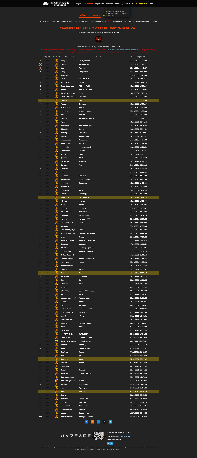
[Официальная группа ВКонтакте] (108, 443)
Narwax (64, 165)
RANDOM (82, 409)
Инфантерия (84, 64)
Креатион (65, 366)
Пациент (64, 359)
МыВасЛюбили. (85, 341)
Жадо (63, 205)
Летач (81, 284)
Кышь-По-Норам (85, 373)
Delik (63, 115)
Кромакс (64, 323)
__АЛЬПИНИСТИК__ (68, 312)
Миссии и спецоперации (139, 21)
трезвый (64, 215)
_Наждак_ (65, 291)
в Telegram (126, 436)
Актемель (65, 154)
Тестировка (84, 197)
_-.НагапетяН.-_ (67, 251)
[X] (104, 421)
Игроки (79, 4)
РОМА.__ (64, 355)
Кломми (64, 100)
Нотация (82, 104)
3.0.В (81, 294)
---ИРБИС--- (66, 147)
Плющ (81, 190)
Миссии (109, 4)
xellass (63, 237)
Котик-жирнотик (68, 93)
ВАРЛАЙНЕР (83, 334)
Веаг (63, 273)
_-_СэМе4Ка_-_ (67, 223)
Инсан (81, 302)
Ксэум (63, 72)
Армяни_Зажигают (86, 251)
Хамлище (82, 402)
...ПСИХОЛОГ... (66, 338)
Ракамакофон (84, 298)
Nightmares (65, 82)
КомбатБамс (84, 79)
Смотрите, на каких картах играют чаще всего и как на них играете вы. (116, 12)
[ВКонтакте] (86, 421)
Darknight (82, 305)
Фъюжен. (82, 381)
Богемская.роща (68, 230)
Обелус (82, 237)
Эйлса (63, 90)
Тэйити (64, 118)
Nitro (81, 327)
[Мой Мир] (98, 421)
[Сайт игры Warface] (76, 436)
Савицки (64, 169)
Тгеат (81, 93)
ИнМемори (65, 125)
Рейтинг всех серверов (90, 15)
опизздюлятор (67, 266)
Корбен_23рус (67, 258)
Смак (81, 223)
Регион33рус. (84, 215)
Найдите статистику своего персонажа (123, 50)
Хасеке (64, 345)
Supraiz (64, 363)
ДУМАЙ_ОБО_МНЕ (85, 90)
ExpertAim (65, 190)
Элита (81, 107)
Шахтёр (64, 133)
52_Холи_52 (84, 143)
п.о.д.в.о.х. (65, 248)
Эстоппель (83, 212)
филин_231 (65, 161)
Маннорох (65, 197)
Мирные (82, 201)
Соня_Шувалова (67, 86)
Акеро (63, 413)
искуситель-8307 (68, 298)
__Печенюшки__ (85, 179)
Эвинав (82, 370)
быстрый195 (66, 140)
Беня (63, 391)
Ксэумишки (83, 72)
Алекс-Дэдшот (67, 417)
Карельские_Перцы (87, 233)
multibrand (65, 262)
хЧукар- (64, 287)
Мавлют (64, 402)
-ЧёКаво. (82, 97)
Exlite (63, 79)
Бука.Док (64, 226)
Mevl (62, 388)
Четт (63, 294)
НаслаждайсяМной (86, 118)
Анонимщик (65, 179)
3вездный (83, 244)
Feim (80, 165)
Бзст (63, 68)
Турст (63, 122)
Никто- (64, 395)
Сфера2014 (83, 384)
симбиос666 (66, 212)
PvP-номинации (86, 21)
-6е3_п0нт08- (85, 61)
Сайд (81, 359)
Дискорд (64, 244)
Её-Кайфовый (66, 406)
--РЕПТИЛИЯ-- (66, 309)
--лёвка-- (65, 183)
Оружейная (99, 4)
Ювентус (82, 176)
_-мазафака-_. (67, 409)
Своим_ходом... (85, 348)
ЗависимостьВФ (67, 240)
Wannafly (82, 345)
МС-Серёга (65, 107)
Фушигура (83, 388)
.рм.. (80, 355)
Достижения (127, 4)
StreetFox (83, 161)
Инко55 (64, 384)
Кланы (154, 21)
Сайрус (64, 64)
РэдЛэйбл (82, 100)
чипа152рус (66, 143)
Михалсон (65, 176)
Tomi (62, 305)
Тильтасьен (84, 154)
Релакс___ (83, 140)
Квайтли (64, 352)
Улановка (83, 183)
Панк (63, 327)
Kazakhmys (83, 133)
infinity (81, 316)
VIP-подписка (141, 4)
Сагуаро (64, 284)
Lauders (82, 151)
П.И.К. (81, 158)
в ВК (119, 436)
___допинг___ (84, 276)
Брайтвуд (82, 194)
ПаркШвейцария (85, 125)
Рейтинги (89, 4)
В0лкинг (64, 399)
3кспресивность (68, 233)
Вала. (63, 348)
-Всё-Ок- (83, 312)
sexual (63, 316)
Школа (81, 269)
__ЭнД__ (64, 302)
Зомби (81, 205)
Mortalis (82, 115)
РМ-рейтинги (102, 21)
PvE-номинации (119, 21)
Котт (80, 280)
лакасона (65, 276)
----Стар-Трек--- (86, 248)
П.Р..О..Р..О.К (66, 129)
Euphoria (82, 82)
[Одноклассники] (92, 421)
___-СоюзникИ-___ (86, 147)
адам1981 (65, 373)
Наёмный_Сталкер (68, 341)
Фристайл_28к (67, 320)
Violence (82, 68)
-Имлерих (65, 201)
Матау (81, 262)
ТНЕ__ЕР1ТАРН (84, 86)
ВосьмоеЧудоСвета (69, 381)
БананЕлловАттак (68, 97)
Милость (82, 208)
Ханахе (64, 136)
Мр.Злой (64, 219)
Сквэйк (64, 370)
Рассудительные (86, 417)
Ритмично (83, 406)
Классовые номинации (67, 21)
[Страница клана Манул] (99, 436)
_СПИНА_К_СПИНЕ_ (86, 338)
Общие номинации (47, 21)
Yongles (64, 269)
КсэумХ (64, 61)
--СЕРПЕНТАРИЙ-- (86, 309)
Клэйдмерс (65, 151)
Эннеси (82, 352)
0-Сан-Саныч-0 (67, 255)
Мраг (63, 172)
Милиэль (64, 111)
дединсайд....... (85, 111)
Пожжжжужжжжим (86, 258)
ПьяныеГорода (84, 136)
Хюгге (81, 129)
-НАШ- (81, 230)
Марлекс (64, 208)
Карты (117, 4)
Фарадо (64, 104)
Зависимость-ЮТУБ (87, 240)
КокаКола (65, 330)
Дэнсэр (64, 158)
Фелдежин (65, 75)
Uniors (81, 363)
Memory (82, 391)
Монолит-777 (84, 219)
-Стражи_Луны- (85, 323)
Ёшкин (63, 280)
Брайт (63, 194)
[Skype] (110, 421)
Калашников (84, 413)
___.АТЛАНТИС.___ (68, 334)
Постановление (67, 377)
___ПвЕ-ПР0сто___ (86, 291)
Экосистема (66, 187)
